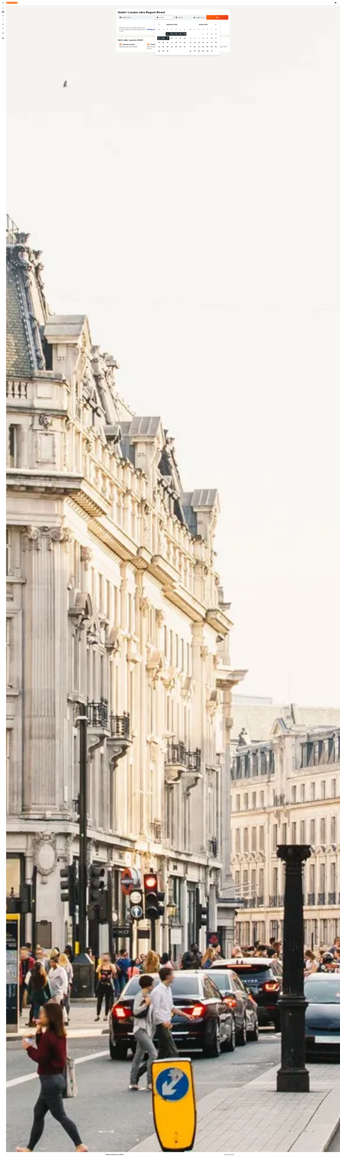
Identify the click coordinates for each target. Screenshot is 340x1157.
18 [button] (176, 42)
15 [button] (163, 42)
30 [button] (167, 51)
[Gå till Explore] (3, 24)
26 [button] (180, 47)
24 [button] (172, 47)
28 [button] (159, 51)
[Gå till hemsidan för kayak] (11, 3)
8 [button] (163, 38)
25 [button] (176, 47)
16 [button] (167, 42)
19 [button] (180, 42)
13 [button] (184, 38)
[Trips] (3, 33)
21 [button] (159, 47)
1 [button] (163, 34)
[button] (3, 3)
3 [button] (171, 34)
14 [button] (159, 42)
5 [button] (180, 34)
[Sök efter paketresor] (3, 19)
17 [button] (171, 42)
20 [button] (184, 42)
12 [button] (180, 38)
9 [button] (167, 38)
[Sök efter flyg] (3, 8)
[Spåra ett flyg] (3, 28)
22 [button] (163, 47)
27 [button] (184, 47)
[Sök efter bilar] (3, 15)
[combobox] (138, 17)
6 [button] (184, 34)
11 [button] (176, 38)
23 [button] (167, 47)
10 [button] (172, 38)
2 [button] (167, 34)
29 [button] (163, 51)
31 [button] (211, 51)
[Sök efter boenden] (3, 12)
